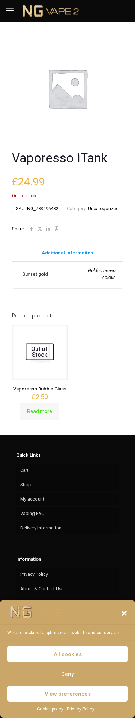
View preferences (68, 694)
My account (32, 499)
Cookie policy (50, 709)
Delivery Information (41, 527)
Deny (67, 674)
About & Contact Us (41, 588)
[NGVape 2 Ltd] (49, 11)
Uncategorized (103, 208)
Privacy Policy (80, 709)
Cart (24, 470)
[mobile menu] (10, 11)
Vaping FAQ (32, 513)
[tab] (67, 253)
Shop (25, 484)
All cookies (68, 654)
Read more (39, 411)
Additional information (67, 253)
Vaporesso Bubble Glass (39, 389)
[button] (124, 613)
